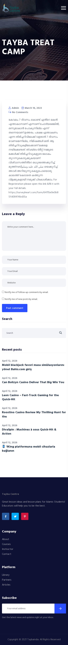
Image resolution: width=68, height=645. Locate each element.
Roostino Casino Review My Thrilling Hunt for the (34, 414)
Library (5, 575)
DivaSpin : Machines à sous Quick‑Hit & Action (29, 431)
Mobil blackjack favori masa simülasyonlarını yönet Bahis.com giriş (33, 367)
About (5, 539)
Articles (6, 585)
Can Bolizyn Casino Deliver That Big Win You (33, 382)
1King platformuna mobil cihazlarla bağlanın (28, 448)
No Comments (19, 112)
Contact (6, 554)
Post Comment (14, 308)
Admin (15, 108)
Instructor (7, 549)
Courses (6, 544)
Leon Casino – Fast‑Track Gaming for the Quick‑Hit (30, 397)
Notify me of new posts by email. (21, 299)
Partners (6, 580)
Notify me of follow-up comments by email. (26, 292)
